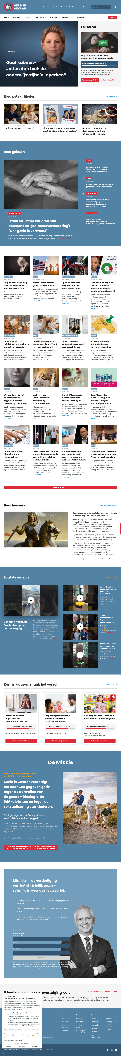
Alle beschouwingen (108, 505)
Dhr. (16, 933)
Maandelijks (95, 1025)
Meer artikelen (59, 487)
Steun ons (66, 17)
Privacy (108, 1029)
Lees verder (106, 559)
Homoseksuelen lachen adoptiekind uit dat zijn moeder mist (108, 590)
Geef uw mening (79, 1026)
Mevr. (23, 933)
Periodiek (94, 1028)
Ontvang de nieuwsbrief (80, 1032)
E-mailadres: (18, 949)
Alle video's (111, 577)
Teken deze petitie (89, 80)
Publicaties (80, 1022)
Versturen (42, 958)
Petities (28, 17)
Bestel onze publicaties (49, 7)
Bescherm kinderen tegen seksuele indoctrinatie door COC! (17, 718)
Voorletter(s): (18, 936)
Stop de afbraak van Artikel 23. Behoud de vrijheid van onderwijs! (97, 57)
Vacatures (80, 17)
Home (6, 17)
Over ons (16, 17)
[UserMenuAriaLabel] (115, 7)
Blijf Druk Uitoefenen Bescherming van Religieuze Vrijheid (108, 646)
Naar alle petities (109, 80)
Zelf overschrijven (96, 1036)
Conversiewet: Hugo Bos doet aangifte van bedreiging (15, 625)
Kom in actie (39, 17)
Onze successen (65, 1026)
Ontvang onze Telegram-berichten (111, 1024)
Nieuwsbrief (65, 7)
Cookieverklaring (38, 1050)
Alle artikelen (110, 96)
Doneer (112, 17)
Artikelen (53, 17)
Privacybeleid (64, 968)
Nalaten (94, 1032)
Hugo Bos (65, 1022)
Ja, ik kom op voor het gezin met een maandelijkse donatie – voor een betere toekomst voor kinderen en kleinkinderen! (31, 848)
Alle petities (111, 684)
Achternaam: (18, 942)
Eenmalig (94, 1022)
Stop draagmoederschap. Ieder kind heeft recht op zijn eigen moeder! (57, 718)
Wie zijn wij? (66, 1018)
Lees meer (109, 604)
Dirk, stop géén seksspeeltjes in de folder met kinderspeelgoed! (99, 717)
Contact (86, 7)
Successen (76, 7)
